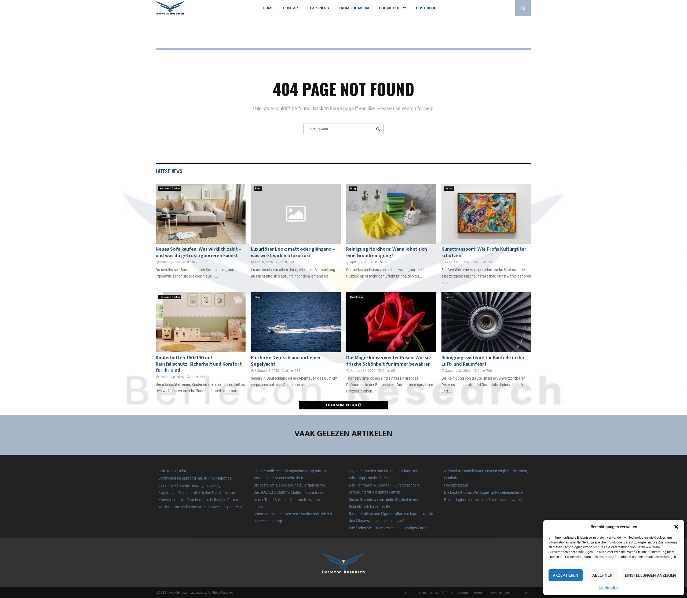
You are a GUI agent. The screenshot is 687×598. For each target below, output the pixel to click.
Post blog (426, 8)
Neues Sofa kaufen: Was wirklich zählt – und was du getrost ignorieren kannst (199, 252)
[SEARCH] (378, 129)
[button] (676, 526)
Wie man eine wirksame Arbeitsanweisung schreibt (200, 507)
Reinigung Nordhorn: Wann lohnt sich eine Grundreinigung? (386, 252)
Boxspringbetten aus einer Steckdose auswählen (484, 500)
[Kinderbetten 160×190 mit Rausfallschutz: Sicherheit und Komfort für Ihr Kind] (201, 322)
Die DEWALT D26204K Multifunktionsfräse (288, 492)
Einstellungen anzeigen (650, 575)
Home (268, 8)
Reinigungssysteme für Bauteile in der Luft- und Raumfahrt (483, 361)
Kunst (448, 188)
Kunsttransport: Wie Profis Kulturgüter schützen (483, 252)
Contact (291, 8)
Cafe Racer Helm (172, 471)
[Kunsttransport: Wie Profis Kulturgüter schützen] (486, 214)
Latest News (169, 171)
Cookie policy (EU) (432, 593)
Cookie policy (608, 588)
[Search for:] (343, 128)
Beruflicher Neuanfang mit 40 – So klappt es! (195, 478)
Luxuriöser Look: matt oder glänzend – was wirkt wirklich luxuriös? (293, 252)
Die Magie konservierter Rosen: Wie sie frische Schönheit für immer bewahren (388, 361)
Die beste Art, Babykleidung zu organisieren (289, 485)
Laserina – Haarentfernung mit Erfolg (189, 485)
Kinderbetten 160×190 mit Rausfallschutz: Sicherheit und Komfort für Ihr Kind (199, 364)
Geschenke (356, 297)
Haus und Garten (170, 188)
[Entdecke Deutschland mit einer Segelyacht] (296, 322)
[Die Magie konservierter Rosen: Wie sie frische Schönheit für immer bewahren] (391, 322)
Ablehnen (602, 575)
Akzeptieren (565, 575)
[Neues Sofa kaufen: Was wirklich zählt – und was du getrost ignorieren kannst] (201, 214)
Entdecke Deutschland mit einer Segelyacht (286, 361)
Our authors (459, 593)
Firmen (449, 297)
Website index (500, 593)
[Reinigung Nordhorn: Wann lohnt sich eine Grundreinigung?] (391, 214)
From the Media (354, 8)
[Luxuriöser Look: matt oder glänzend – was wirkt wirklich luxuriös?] (296, 214)
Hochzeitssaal (456, 485)
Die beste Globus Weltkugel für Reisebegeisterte (483, 492)
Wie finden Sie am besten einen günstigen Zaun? (388, 528)
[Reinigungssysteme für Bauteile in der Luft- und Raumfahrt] (486, 322)
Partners (319, 8)
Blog (258, 188)
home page (342, 108)
